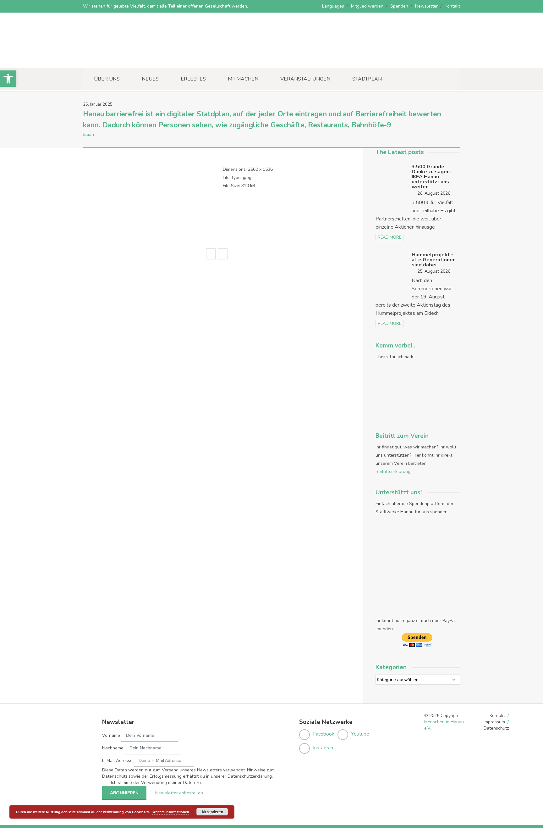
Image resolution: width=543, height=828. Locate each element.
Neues (150, 78)
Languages (333, 6)
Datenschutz (496, 728)
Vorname (111, 735)
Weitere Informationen (170, 811)
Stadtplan (367, 78)
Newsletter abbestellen (179, 793)
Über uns (107, 78)
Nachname (112, 748)
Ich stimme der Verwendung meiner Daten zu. (156, 783)
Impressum (494, 722)
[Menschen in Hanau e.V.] (130, 59)
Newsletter (426, 6)
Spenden (399, 6)
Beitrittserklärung (393, 472)
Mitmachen (243, 78)
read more (389, 237)
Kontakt (452, 6)
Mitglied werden (367, 6)
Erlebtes (193, 78)
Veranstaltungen (305, 78)
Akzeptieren (212, 811)
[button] (8, 78)
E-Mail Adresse (117, 761)
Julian (88, 134)
